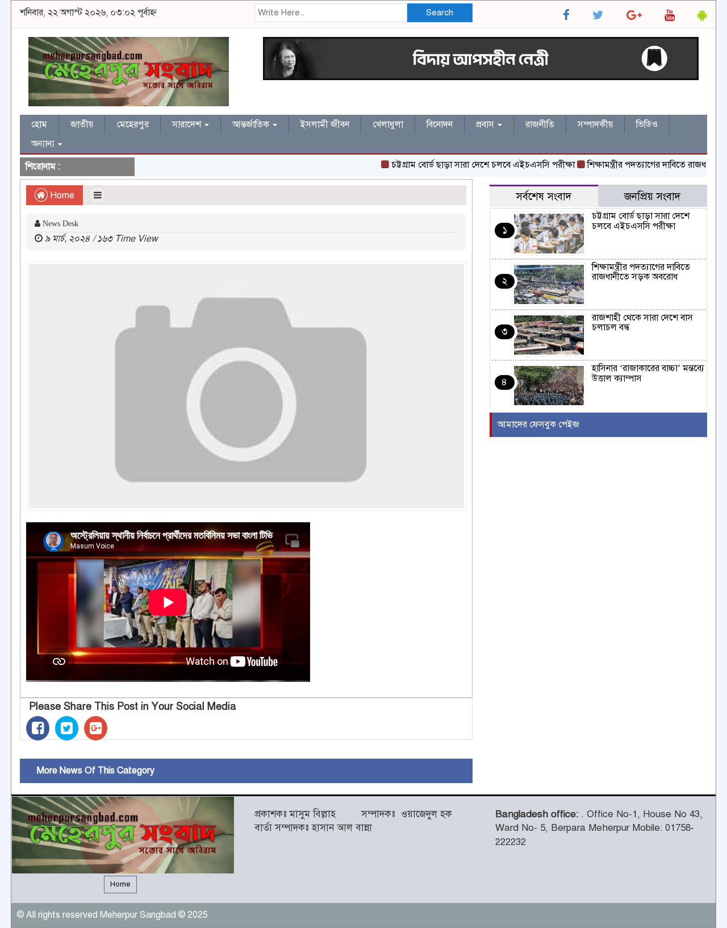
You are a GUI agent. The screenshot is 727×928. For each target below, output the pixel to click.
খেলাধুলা (388, 124)
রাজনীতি (539, 124)
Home (61, 195)
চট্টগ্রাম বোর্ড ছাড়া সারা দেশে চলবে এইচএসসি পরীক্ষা (470, 164)
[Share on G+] (95, 728)
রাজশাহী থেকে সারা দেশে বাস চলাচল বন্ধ (642, 323)
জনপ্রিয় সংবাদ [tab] (652, 196)
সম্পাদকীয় (595, 124)
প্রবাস (486, 124)
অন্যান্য (44, 143)
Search (439, 12)
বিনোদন (440, 124)
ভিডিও (647, 124)
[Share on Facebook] (37, 728)
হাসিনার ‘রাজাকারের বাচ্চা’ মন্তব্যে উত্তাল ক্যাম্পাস (648, 373)
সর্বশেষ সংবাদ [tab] (543, 196)
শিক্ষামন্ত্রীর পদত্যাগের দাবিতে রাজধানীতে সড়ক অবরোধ (641, 272)
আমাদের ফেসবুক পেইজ (538, 424)
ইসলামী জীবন (324, 124)
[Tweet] (66, 728)
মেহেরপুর (132, 124)
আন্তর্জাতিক (251, 124)
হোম (39, 124)
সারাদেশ (187, 124)
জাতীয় (81, 124)
